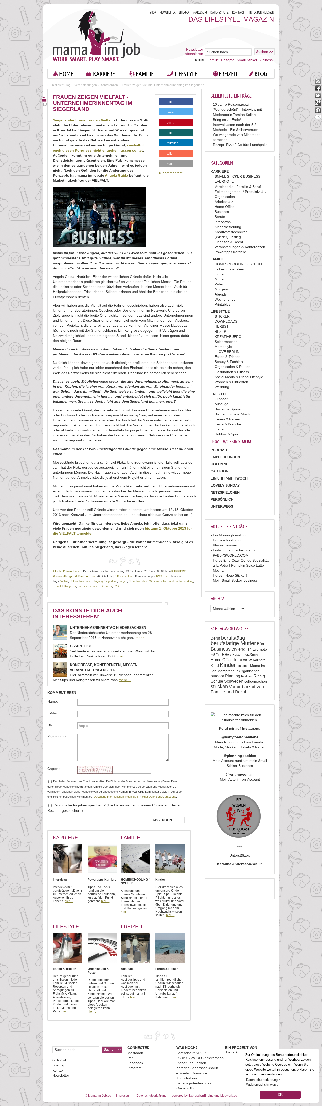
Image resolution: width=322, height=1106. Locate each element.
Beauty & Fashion (229, 362)
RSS (130, 1058)
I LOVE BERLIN (227, 352)
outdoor (217, 676)
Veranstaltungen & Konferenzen (240, 247)
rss (318, 81)
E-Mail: (52, 713)
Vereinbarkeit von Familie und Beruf (237, 689)
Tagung (98, 581)
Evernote (260, 649)
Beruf (215, 638)
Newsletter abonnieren (194, 51)
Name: (52, 701)
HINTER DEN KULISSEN (261, 12)
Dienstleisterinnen (88, 586)
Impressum (123, 1095)
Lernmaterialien (231, 269)
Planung (232, 676)
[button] (176, 102)
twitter (318, 96)
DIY (234, 649)
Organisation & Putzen (232, 367)
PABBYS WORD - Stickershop (200, 1058)
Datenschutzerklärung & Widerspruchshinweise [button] (263, 1082)
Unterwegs (222, 506)
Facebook (135, 1063)
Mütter (220, 279)
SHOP (153, 12)
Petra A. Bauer (72, 571)
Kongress (70, 586)
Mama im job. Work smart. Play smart (96, 36)
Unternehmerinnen (81, 581)
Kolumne (219, 464)
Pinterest (134, 1068)
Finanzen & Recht (229, 242)
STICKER (222, 316)
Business (222, 212)
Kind (215, 665)
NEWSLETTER (167, 12)
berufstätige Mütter (233, 643)
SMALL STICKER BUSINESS (237, 176)
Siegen (123, 581)
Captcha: (54, 769)
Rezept (260, 675)
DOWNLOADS (226, 321)
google (318, 103)
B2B (116, 586)
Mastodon (135, 1053)
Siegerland (110, 581)
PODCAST (219, 450)
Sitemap (58, 1065)
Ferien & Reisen (227, 419)
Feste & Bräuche (228, 424)
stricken (219, 686)
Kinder (220, 274)
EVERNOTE (224, 181)
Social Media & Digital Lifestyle (239, 377)
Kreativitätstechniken (231, 232)
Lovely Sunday (225, 485)
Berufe (220, 217)
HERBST (222, 326)
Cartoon (219, 471)
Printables (222, 304)
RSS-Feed (162, 576)
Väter (219, 284)
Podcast (246, 676)
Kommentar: (57, 737)
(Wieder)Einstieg (228, 237)
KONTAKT (238, 12)
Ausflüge (221, 404)
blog (261, 74)
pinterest (318, 110)
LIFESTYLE (186, 74)
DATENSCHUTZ (219, 12)
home (66, 74)
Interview (243, 659)
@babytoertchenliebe (239, 737)
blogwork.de (228, 1095)
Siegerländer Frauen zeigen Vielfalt (83, 120)
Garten (220, 429)
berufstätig (233, 638)
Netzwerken (170, 581)
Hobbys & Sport (227, 434)
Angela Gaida (116, 175)
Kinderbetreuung (228, 227)
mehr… (141, 638)
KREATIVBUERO (228, 337)
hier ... (69, 901)
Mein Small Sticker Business (235, 580)
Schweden (233, 681)
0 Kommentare (171, 173)
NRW (132, 581)
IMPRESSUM (200, 12)
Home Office (224, 207)
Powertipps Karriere (230, 252)
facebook (318, 88)
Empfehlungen (225, 457)
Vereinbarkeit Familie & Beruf (238, 187)
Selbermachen (226, 342)
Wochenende (225, 299)
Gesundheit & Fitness (232, 372)
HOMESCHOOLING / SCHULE (239, 264)
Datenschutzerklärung (151, 1095)
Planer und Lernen (191, 1063)
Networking (186, 581)
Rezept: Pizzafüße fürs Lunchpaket (241, 145)
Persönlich (222, 499)
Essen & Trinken (227, 357)
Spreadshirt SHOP (191, 1053)
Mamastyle (223, 347)
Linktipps (243, 666)
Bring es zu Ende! (227, 120)
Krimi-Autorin (186, 1078)
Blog (67, 85)
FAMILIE (145, 74)
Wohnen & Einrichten (231, 382)
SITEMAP (184, 12)
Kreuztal (58, 586)
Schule (217, 681)
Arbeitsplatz (224, 202)
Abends (221, 294)
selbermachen (255, 681)
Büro (261, 644)
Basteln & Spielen (229, 409)
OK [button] (280, 1094)
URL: (51, 725)
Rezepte (227, 60)
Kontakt (58, 1070)
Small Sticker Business (255, 60)
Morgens (222, 289)
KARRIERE (104, 74)
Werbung (222, 387)
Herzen (237, 654)
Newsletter (60, 1075)
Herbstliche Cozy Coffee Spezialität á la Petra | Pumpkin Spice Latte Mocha (241, 565)
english (245, 649)
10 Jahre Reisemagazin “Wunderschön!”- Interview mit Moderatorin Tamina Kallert (237, 109)
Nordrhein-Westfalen (149, 581)
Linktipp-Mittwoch (229, 478)
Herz (228, 654)
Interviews (223, 222)
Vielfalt (64, 581)
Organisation (249, 671)
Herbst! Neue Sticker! (230, 575)
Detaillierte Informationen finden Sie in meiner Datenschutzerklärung (135, 796)
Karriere (259, 660)
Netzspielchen (225, 492)
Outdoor (221, 399)
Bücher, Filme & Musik (232, 414)
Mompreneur (227, 671)
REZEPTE (223, 331)
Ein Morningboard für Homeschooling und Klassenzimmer (230, 540)
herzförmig (251, 654)
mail (318, 118)
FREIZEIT (228, 74)
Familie (213, 60)
